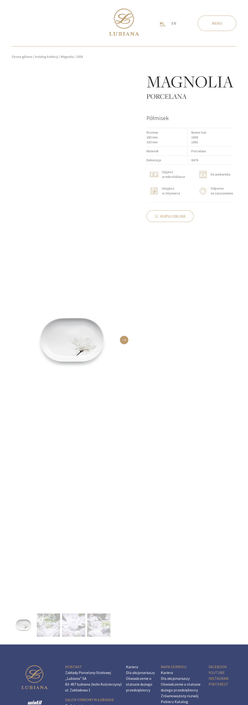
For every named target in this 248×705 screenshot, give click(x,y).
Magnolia (67, 56)
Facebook (218, 666)
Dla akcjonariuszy (140, 672)
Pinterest (218, 684)
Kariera (132, 666)
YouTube (217, 672)
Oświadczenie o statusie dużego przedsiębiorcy (139, 684)
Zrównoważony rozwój (179, 695)
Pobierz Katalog (174, 701)
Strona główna (22, 56)
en (173, 23)
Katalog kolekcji (46, 56)
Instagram (219, 678)
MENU (217, 23)
